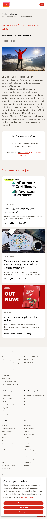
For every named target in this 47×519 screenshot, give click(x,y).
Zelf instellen (23, 507)
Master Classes (8, 401)
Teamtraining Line (31, 450)
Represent (27, 425)
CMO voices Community (10, 384)
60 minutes (6, 411)
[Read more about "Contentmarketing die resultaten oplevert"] (23, 311)
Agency (4, 425)
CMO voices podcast (9, 381)
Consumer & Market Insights (12, 363)
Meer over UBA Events (31, 356)
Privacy (4, 456)
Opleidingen (6, 395)
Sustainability (6, 468)
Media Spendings (31, 453)
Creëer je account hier (32, 152)
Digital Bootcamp (8, 408)
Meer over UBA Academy (11, 398)
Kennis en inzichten (30, 401)
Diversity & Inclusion (8, 440)
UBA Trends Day (29, 360)
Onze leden (28, 462)
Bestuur (26, 465)
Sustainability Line (31, 459)
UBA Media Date (29, 363)
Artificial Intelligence (8, 428)
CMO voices (6, 378)
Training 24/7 (7, 414)
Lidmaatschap (29, 428)
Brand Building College (10, 404)
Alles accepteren (23, 503)
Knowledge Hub (11, 14)
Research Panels (8, 375)
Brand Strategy (6, 431)
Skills (3, 462)
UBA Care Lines (29, 434)
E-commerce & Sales (8, 443)
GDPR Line (28, 447)
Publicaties (27, 398)
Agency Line (29, 456)
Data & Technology (9, 369)
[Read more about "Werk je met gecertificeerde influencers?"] (23, 201)
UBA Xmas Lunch (29, 366)
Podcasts (27, 404)
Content (5, 366)
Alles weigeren (23, 512)
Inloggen (23, 155)
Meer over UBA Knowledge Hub (34, 395)
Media (5, 372)
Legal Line (28, 443)
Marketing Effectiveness (9, 447)
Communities (6, 356)
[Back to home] (6, 4)
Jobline (26, 431)
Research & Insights (8, 459)
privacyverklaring (27, 497)
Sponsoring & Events (8, 465)
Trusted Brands (6, 453)
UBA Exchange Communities (12, 360)
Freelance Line (30, 440)
